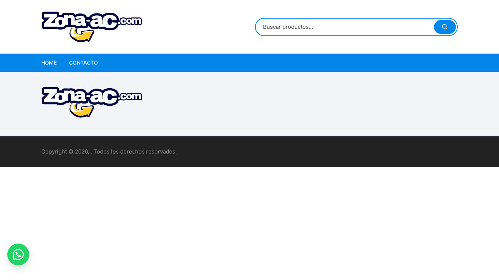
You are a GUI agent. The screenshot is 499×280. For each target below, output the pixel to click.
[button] (18, 254)
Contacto (83, 62)
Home (49, 62)
